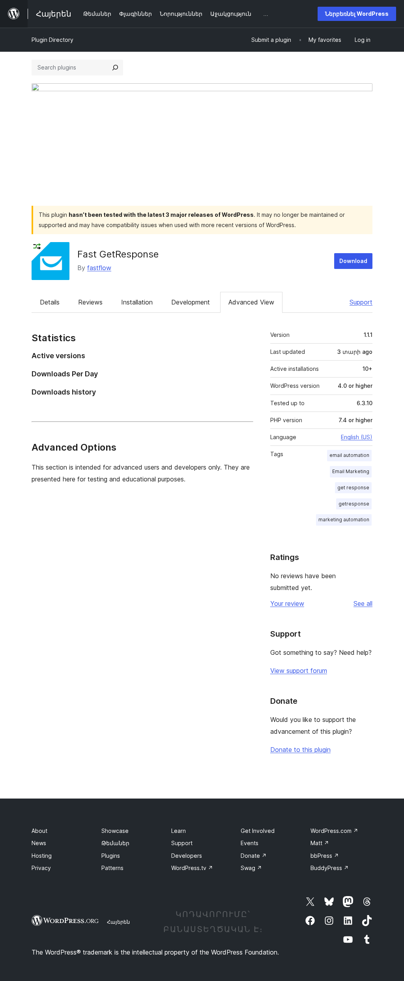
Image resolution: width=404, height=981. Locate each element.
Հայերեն (118, 922)
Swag (251, 867)
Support (361, 302)
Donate (254, 855)
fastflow (99, 268)
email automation (349, 455)
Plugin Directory (52, 39)
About (39, 830)
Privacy (41, 867)
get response (353, 487)
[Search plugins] (115, 67)
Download (353, 260)
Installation (137, 302)
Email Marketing (350, 471)
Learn (178, 830)
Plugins (110, 855)
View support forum (298, 671)
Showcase (115, 830)
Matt (319, 843)
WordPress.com (334, 830)
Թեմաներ (115, 843)
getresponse (354, 504)
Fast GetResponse (118, 254)
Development (190, 302)
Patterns (112, 867)
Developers (186, 855)
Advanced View (251, 302)
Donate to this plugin (300, 750)
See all (363, 603)
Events (249, 843)
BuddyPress (329, 867)
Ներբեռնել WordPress (357, 13)
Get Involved (258, 830)
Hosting (42, 855)
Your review (287, 603)
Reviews (90, 302)
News (39, 843)
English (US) (356, 437)
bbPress (324, 855)
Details (50, 302)
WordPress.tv (192, 867)
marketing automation (343, 519)
